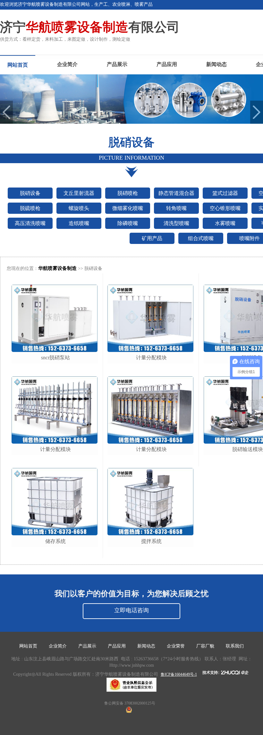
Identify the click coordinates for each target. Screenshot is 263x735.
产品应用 (167, 64)
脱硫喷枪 (30, 208)
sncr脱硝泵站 (55, 357)
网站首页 (17, 65)
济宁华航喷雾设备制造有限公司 (126, 674)
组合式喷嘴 (201, 238)
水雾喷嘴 (225, 223)
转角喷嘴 (176, 208)
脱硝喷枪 (127, 193)
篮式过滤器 (225, 193)
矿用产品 (152, 238)
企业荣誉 (176, 646)
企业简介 (67, 64)
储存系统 (55, 541)
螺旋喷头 (79, 208)
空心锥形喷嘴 (225, 208)
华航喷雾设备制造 (57, 268)
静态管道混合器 (176, 193)
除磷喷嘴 (127, 223)
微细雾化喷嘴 (127, 208)
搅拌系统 (151, 541)
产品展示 (117, 64)
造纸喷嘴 (79, 223)
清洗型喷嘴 (176, 223)
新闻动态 (216, 64)
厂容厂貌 (205, 646)
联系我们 (235, 646)
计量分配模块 (55, 449)
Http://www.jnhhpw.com (131, 665)
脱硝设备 (30, 193)
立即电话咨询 (131, 610)
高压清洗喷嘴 (30, 223)
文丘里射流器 (79, 193)
